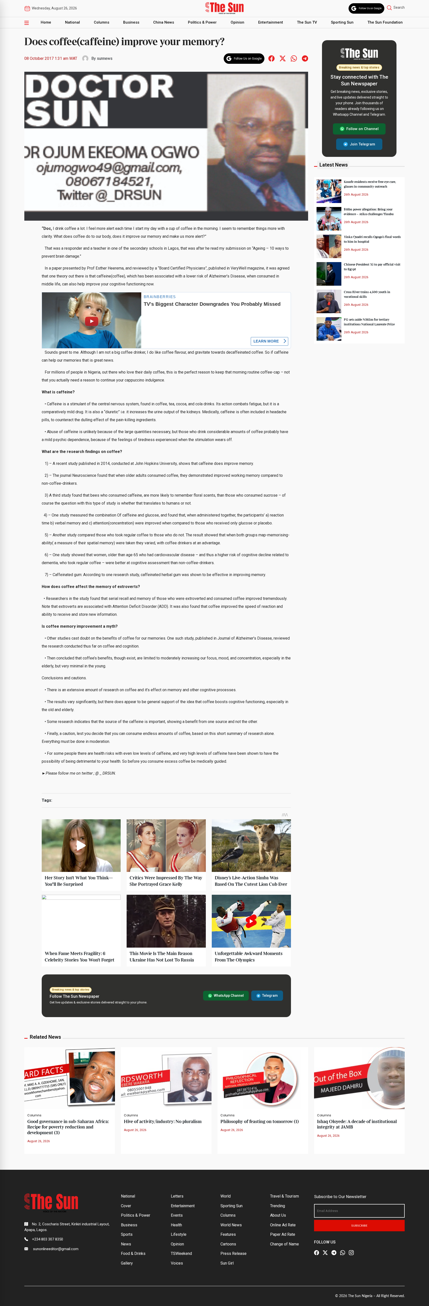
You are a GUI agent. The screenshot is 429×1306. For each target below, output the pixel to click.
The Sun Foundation (385, 22)
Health (176, 1225)
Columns (101, 22)
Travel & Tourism (284, 1196)
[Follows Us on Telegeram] (305, 58)
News (126, 1244)
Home (46, 22)
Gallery (127, 1263)
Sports (127, 1234)
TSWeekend (181, 1253)
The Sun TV (307, 22)
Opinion (237, 22)
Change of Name (284, 1244)
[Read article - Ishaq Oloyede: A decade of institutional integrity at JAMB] (359, 1077)
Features (228, 1234)
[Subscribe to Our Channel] (333, 1253)
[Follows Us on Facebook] (271, 58)
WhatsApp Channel (229, 995)
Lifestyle (178, 1234)
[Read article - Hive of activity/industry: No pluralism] (166, 1077)
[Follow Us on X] (325, 1253)
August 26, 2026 (38, 1141)
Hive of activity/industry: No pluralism (163, 1122)
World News (231, 1225)
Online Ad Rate (283, 1225)
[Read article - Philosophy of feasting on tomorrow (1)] (262, 1077)
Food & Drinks (133, 1253)
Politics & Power (202, 22)
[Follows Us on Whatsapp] (294, 58)
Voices (177, 1263)
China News (163, 22)
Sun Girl (227, 1263)
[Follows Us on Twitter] (283, 58)
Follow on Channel (362, 129)
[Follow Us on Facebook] (316, 1253)
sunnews (104, 58)
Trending (277, 1205)
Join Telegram (362, 144)
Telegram (270, 995)
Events (177, 1215)
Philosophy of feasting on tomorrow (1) (259, 1122)
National (72, 22)
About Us (278, 1215)
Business (131, 22)
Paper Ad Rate (282, 1234)
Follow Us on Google (370, 8)
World (225, 1196)
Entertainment (270, 22)
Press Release (233, 1253)
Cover (126, 1205)
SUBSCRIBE (359, 1225)
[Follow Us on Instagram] (351, 1253)
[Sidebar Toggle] (26, 22)
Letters (177, 1196)
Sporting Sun (342, 22)
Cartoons (228, 1244)
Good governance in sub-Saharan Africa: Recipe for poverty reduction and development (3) (68, 1127)
